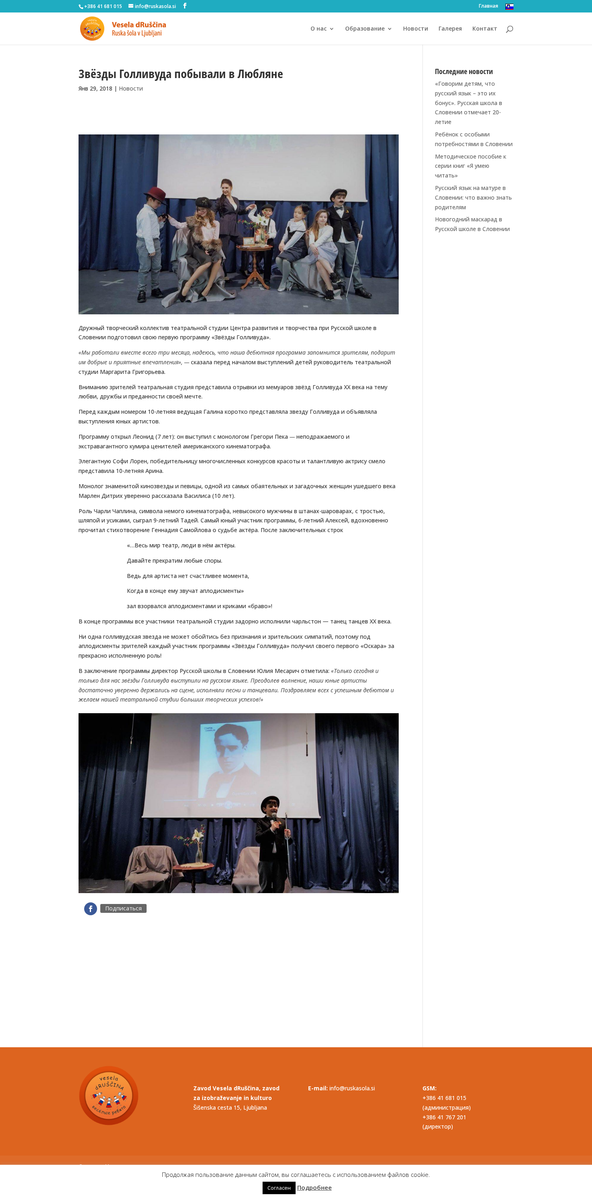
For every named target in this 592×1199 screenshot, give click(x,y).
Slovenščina (509, 7)
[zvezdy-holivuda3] (239, 893)
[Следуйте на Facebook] (90, 909)
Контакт (484, 29)
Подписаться (123, 908)
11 (269, 877)
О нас (318, 29)
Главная (488, 6)
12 (276, 877)
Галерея (450, 29)
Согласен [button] (279, 1187)
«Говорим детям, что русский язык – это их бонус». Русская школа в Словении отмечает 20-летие (468, 103)
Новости (415, 29)
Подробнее (314, 1187)
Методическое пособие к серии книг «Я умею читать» (470, 166)
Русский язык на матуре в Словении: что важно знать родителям (473, 197)
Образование (365, 29)
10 (262, 877)
